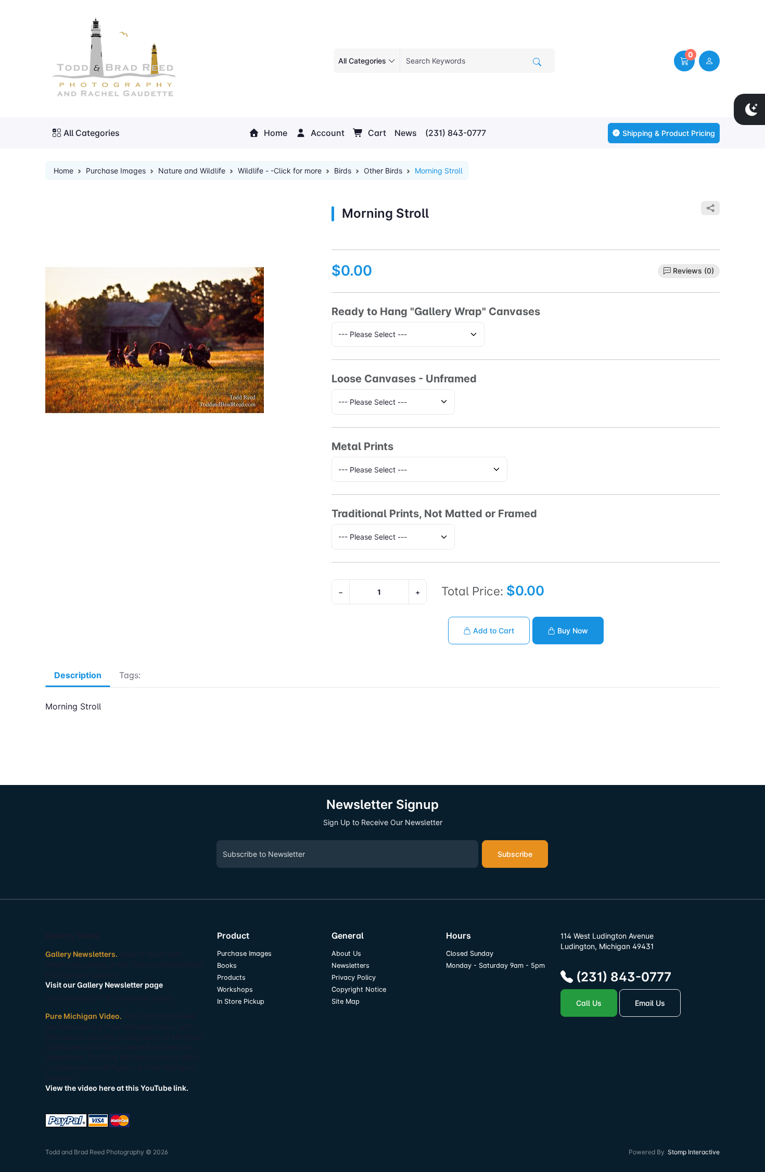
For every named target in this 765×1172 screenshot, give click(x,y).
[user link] (709, 61)
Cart (376, 133)
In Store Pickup (240, 1001)
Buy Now (571, 630)
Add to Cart (492, 630)
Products (231, 977)
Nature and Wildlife (191, 170)
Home (274, 133)
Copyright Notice (359, 989)
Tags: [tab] (130, 675)
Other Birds (383, 170)
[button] (684, 61)
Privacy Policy (354, 977)
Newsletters (350, 965)
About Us (346, 953)
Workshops (235, 989)
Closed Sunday (469, 953)
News (405, 133)
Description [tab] (77, 675)
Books (227, 965)
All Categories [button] (91, 133)
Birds (342, 170)
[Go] (537, 62)
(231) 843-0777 (455, 133)
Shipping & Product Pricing (668, 133)
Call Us (589, 1003)
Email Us (650, 1003)
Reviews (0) (693, 270)
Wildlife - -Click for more (280, 170)
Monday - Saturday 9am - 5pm (495, 965)
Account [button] (327, 133)
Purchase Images (116, 170)
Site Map (346, 1001)
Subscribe (515, 854)
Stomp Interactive (694, 1152)
